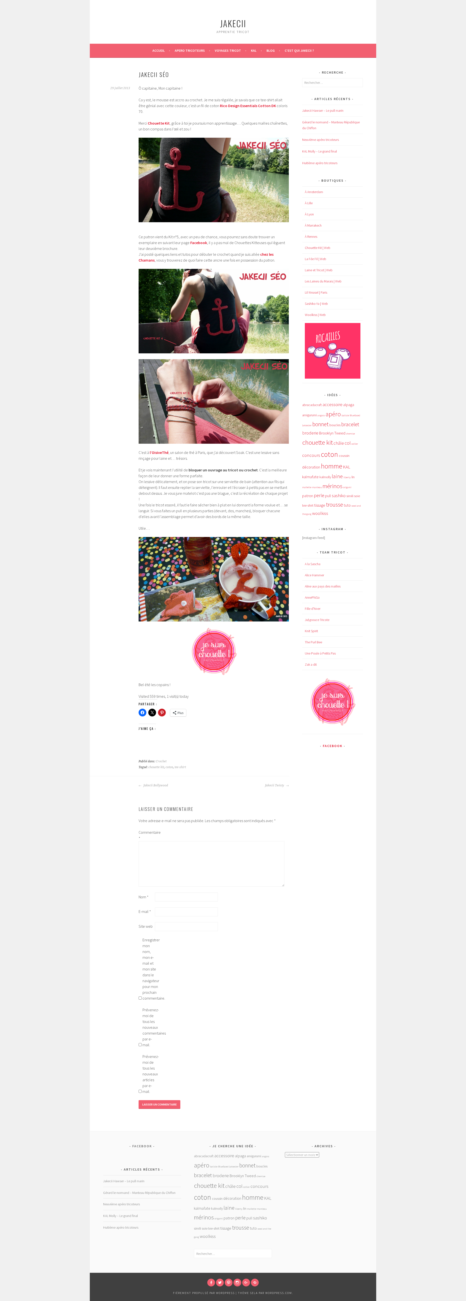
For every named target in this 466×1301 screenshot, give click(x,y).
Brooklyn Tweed (332, 433)
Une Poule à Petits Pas (320, 653)
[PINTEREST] (229, 1282)
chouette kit (156, 767)
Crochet (161, 761)
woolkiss (320, 513)
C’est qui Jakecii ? (299, 50)
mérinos (332, 486)
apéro (333, 414)
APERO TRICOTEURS (190, 50)
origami (347, 487)
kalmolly (325, 477)
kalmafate (310, 476)
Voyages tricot (228, 50)
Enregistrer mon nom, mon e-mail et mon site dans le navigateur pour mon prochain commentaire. (150, 969)
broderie (310, 433)
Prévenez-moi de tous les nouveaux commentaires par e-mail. (150, 1027)
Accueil (158, 50)
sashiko (339, 495)
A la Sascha (312, 564)
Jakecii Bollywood (155, 785)
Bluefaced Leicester (228, 1166)
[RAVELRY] (255, 1282)
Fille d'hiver (312, 608)
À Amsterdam (314, 192)
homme (331, 466)
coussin (344, 455)
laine (337, 476)
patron (307, 495)
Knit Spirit (311, 631)
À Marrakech (313, 225)
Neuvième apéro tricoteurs (320, 139)
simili (349, 496)
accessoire (332, 404)
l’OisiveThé (159, 452)
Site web (146, 926)
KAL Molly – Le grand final (319, 151)
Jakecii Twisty (275, 785)
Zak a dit (311, 664)
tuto (347, 505)
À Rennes (311, 236)
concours (311, 455)
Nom (144, 896)
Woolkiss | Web (315, 315)
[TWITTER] (220, 1282)
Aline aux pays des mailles (323, 586)
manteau (317, 487)
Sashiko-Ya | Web (316, 303)
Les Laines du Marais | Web (323, 281)
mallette (306, 487)
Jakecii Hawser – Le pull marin (322, 110)
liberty (347, 477)
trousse (334, 504)
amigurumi (309, 415)
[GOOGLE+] (246, 1282)
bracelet (350, 424)
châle (338, 443)
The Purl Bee (313, 642)
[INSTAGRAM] (237, 1282)
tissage (319, 505)
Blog (270, 50)
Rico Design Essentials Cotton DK (248, 105)
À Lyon (309, 214)
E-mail (145, 911)
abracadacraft (312, 405)
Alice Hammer (314, 575)
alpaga (348, 404)
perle (319, 495)
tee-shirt (180, 767)
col (348, 443)
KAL (254, 50)
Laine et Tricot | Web (319, 270)
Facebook (198, 242)
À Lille (309, 203)
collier (354, 443)
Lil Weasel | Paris (316, 292)
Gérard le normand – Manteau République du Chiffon (139, 1192)
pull (328, 495)
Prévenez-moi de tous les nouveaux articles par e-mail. (150, 1074)
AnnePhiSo (312, 597)
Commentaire (146, 835)
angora (321, 415)
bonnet (320, 424)
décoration (311, 467)
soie (357, 496)
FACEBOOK (332, 746)
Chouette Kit (159, 123)
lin (353, 477)
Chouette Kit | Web (317, 248)
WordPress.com (278, 1293)
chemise (350, 433)
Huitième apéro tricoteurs (319, 163)
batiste (345, 415)
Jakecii (233, 23)
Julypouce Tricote (317, 620)
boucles (335, 425)
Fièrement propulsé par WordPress (204, 1293)
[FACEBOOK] (211, 1282)
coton (169, 767)
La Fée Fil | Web (315, 259)
